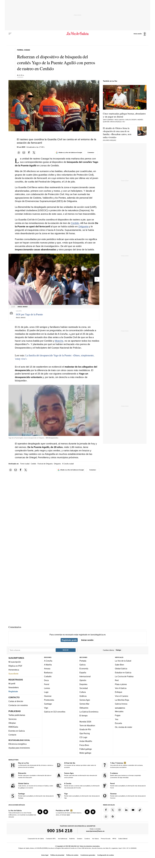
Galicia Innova (121, 704)
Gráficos (83, 696)
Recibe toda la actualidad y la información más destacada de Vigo (82, 796)
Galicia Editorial (122, 838)
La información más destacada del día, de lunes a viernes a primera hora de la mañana (35, 765)
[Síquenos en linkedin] (126, 810)
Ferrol (46, 684)
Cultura (82, 692)
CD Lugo (83, 737)
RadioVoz (72, 838)
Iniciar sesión (87, 640)
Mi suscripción (14, 662)
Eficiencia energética (17, 744)
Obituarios (83, 708)
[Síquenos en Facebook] (106, 810)
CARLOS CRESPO (131, 119)
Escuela (118, 723)
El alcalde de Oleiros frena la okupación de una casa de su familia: (117, 133)
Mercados (119, 711)
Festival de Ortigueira (45, 464)
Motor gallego (85, 753)
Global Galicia (121, 669)
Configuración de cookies (105, 855)
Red (117, 680)
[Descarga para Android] (45, 812)
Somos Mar (84, 704)
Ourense (47, 696)
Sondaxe (79, 838)
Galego (118, 650)
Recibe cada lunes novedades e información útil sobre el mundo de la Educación (34, 775)
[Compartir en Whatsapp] (19, 153)
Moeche (59, 341)
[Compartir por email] (24, 153)
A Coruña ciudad (68, 464)
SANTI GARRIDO (108, 119)
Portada (82, 661)
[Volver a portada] (78, 33)
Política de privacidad (57, 855)
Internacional (85, 676)
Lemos (47, 688)
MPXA (114, 838)
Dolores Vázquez (109, 140)
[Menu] (10, 33)
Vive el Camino (121, 696)
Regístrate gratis (69, 640)
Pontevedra (49, 700)
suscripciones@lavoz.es (95, 831)
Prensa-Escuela (105, 838)
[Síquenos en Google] (113, 817)
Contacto (12, 735)
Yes (116, 719)
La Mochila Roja (122, 700)
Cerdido (75, 223)
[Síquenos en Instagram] (119, 810)
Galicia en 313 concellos (54, 712)
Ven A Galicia (120, 688)
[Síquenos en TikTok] (140, 810)
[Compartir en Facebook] (29, 153)
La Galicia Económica (88, 712)
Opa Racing (84, 733)
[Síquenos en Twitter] (113, 810)
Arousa (47, 669)
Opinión (82, 680)
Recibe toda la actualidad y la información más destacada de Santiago (36, 796)
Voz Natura (95, 838)
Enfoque (118, 692)
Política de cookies (72, 855)
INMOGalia (13, 727)
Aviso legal (44, 855)
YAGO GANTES (119, 119)
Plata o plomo (121, 684)
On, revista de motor (123, 727)
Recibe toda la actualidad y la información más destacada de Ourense (128, 796)
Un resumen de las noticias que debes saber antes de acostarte (80, 765)
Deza (46, 680)
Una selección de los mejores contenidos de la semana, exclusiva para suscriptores (126, 765)
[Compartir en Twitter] (34, 153)
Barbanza (48, 672)
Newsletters (13, 687)
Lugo (46, 692)
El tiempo (83, 716)
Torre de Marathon (87, 725)
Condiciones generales (88, 855)
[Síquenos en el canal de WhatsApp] (106, 817)
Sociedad (83, 688)
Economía (83, 669)
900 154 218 (59, 830)
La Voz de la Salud (123, 661)
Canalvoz (87, 838)
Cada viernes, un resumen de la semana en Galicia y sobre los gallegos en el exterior (35, 786)
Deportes (83, 684)
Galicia (82, 665)
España (82, 672)
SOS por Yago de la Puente (29, 314)
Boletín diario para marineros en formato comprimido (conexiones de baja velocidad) (125, 775)
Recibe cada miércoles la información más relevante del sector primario (80, 775)
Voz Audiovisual (62, 838)
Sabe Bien (119, 665)
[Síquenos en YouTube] (133, 810)
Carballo (47, 676)
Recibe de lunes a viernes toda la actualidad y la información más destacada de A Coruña (82, 786)
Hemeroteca (13, 670)
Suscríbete (13, 674)
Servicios (12, 719)
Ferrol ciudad (24, 464)
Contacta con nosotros (18, 705)
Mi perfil (11, 683)
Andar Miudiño (85, 741)
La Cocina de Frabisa (124, 676)
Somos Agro (84, 700)
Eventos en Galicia (16, 731)
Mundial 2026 (85, 722)
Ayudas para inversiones (19, 748)
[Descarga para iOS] (40, 812)
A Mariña (48, 665)
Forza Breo (84, 745)
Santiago (48, 704)
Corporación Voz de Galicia (36, 838)
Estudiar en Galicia (123, 672)
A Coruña (48, 661)
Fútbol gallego (85, 749)
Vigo (46, 708)
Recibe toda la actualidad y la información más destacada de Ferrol (128, 786)
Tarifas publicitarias (16, 715)
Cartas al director (15, 701)
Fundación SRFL (51, 838)
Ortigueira (83, 226)
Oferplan (12, 723)
